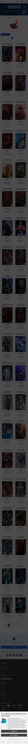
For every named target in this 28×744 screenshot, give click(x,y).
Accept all (14, 731)
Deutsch (3, 742)
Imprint (25, 742)
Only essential (14, 735)
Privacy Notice (17, 742)
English (8, 742)
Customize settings (14, 738)
